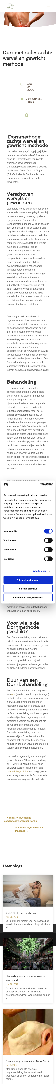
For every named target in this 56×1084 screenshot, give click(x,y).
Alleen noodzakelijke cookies (28, 597)
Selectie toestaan (28, 588)
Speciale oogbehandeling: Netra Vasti (27, 1061)
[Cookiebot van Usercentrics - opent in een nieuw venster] (40, 485)
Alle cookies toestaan (28, 580)
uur (13, 694)
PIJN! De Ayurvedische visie (22, 913)
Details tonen (39, 571)
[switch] (48, 540)
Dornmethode (34, 98)
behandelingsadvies (17, 771)
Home (30, 101)
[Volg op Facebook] (26, 115)
